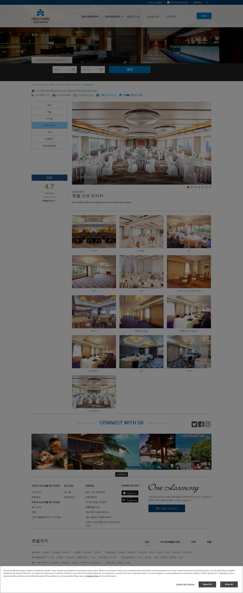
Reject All (207, 584)
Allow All (229, 584)
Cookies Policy (92, 576)
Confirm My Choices (185, 584)
